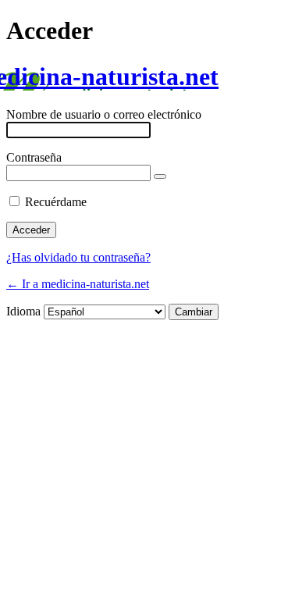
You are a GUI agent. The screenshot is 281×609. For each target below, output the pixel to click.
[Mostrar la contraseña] (160, 176)
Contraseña (34, 157)
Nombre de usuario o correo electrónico (103, 114)
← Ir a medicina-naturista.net (77, 283)
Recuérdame (56, 201)
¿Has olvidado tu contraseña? (78, 257)
